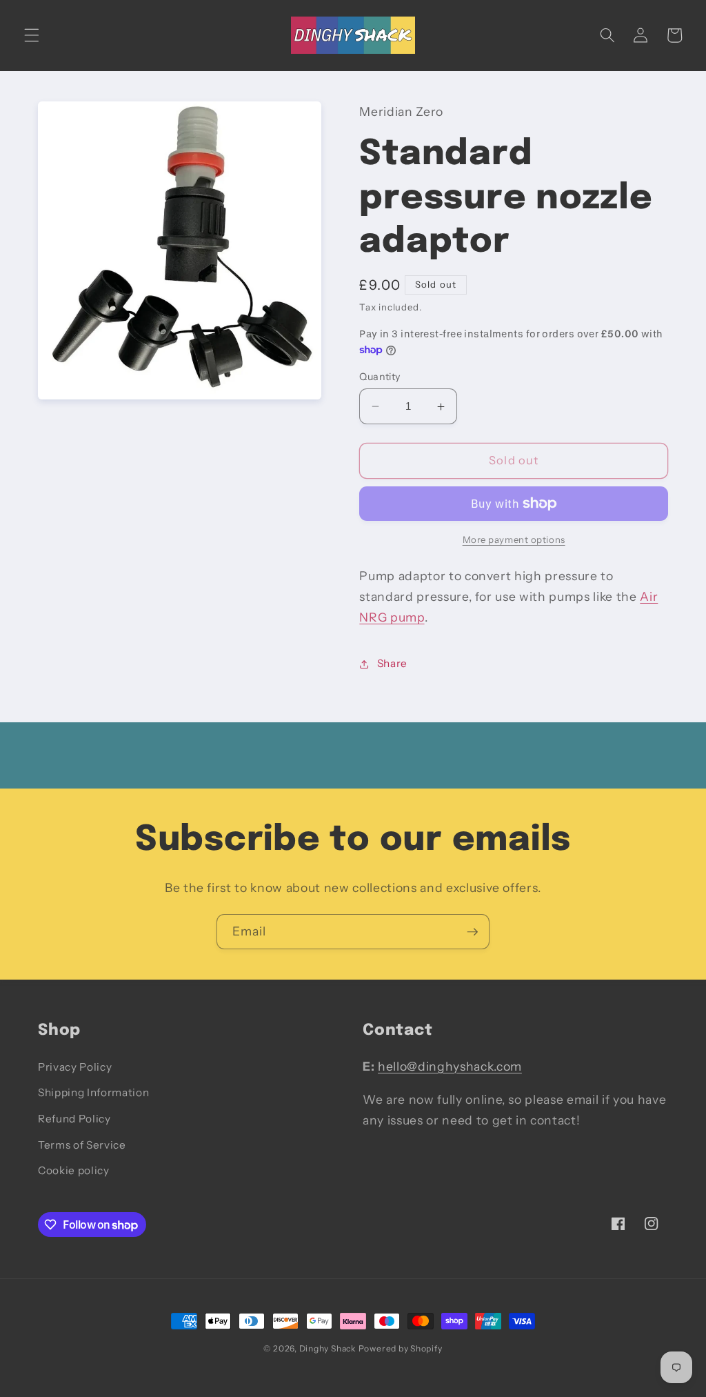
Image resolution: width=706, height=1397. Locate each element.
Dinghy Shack (327, 1348)
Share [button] (392, 663)
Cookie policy (74, 1170)
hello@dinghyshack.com (450, 1066)
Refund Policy (74, 1118)
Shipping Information (93, 1092)
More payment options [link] (514, 539)
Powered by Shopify (401, 1348)
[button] (31, 35)
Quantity (380, 376)
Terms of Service (82, 1144)
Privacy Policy (75, 1066)
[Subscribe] (472, 932)
